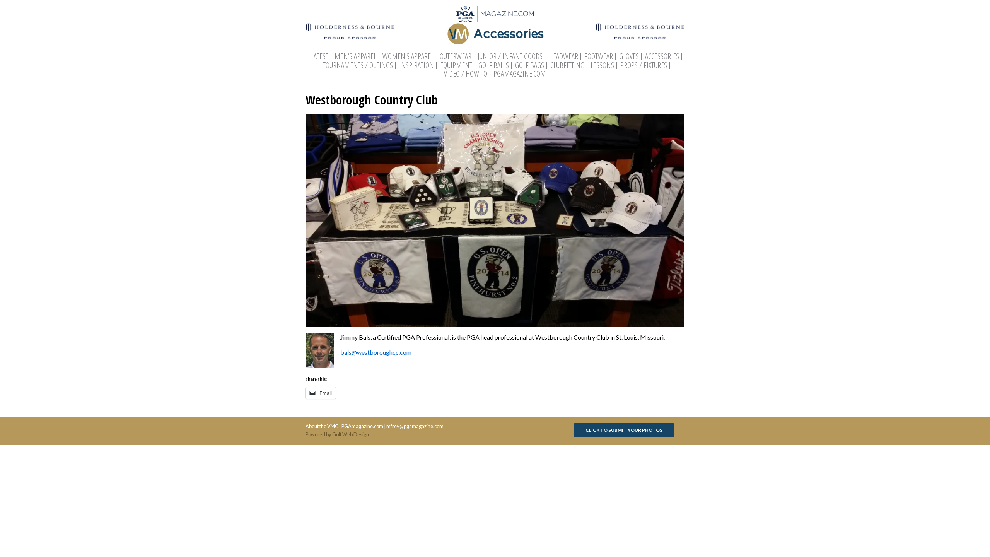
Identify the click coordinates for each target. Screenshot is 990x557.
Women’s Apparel (408, 56)
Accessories (662, 56)
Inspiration (416, 65)
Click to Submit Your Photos (623, 430)
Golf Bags (529, 65)
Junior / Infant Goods (510, 56)
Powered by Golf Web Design (337, 434)
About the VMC (322, 426)
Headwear (563, 56)
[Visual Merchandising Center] (495, 14)
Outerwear (455, 56)
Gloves (629, 56)
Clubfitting (567, 65)
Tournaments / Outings (358, 65)
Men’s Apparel (355, 56)
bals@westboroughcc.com (375, 352)
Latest (319, 56)
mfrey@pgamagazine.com (415, 426)
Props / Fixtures (643, 65)
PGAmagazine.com (519, 74)
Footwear (598, 56)
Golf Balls (493, 65)
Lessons (602, 65)
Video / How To (465, 74)
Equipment (456, 65)
